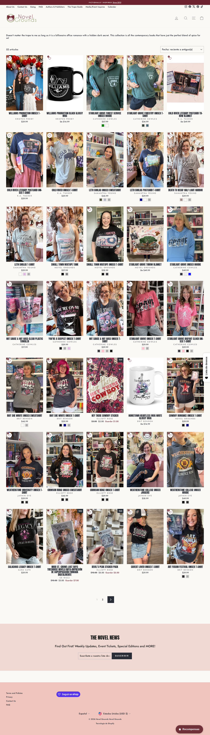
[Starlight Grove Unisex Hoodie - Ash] (185, 274)
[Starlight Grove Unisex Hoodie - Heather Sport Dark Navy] (181, 274)
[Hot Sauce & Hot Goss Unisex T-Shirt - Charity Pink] (102, 351)
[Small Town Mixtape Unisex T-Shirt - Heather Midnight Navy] (107, 274)
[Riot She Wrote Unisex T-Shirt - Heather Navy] (64, 425)
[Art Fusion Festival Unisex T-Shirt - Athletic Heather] (187, 576)
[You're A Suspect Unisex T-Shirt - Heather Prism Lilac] (68, 348)
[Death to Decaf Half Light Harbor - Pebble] (181, 199)
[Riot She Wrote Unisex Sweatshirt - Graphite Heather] (22, 425)
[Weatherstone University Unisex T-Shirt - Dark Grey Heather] (26, 502)
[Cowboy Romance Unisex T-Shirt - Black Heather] (183, 425)
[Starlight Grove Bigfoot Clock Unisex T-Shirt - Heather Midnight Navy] (179, 351)
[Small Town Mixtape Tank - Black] (62, 274)
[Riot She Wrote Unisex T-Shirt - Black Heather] (60, 425)
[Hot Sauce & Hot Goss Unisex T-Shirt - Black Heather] (111, 351)
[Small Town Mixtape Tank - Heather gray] (66, 274)
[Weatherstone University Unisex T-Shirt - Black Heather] (22, 502)
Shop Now (24, 107)
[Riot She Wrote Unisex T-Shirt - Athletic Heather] (68, 425)
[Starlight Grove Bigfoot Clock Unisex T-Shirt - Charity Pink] (183, 351)
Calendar (112, 6)
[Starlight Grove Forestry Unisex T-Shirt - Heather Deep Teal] (147, 125)
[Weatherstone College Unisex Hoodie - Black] (183, 502)
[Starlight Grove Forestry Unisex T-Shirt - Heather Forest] (143, 125)
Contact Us (22, 6)
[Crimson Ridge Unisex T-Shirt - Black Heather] (102, 499)
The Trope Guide (75, 6)
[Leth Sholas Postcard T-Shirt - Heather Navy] (141, 199)
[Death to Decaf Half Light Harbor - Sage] (185, 199)
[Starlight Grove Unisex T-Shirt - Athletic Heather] (147, 348)
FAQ (41, 6)
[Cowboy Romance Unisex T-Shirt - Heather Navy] (187, 425)
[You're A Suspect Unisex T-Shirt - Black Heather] (60, 348)
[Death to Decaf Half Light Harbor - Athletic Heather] (189, 199)
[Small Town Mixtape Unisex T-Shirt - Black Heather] (102, 274)
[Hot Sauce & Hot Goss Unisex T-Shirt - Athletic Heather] (107, 351)
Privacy (9, 696)
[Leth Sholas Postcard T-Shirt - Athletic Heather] (149, 199)
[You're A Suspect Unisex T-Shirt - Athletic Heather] (64, 348)
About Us (10, 6)
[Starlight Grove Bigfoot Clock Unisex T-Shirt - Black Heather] (187, 351)
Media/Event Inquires (95, 6)
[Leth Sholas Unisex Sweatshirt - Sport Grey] (109, 199)
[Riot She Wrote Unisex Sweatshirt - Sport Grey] (26, 425)
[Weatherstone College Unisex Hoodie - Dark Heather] (187, 502)
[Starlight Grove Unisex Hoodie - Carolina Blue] (189, 274)
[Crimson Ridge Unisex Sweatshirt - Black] (62, 499)
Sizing (33, 6)
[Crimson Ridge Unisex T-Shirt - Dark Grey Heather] (107, 499)
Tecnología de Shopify (105, 723)
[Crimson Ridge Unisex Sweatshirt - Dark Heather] (66, 499)
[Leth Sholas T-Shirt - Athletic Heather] (28, 274)
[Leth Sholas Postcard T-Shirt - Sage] (145, 199)
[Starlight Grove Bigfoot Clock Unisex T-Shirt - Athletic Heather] (191, 351)
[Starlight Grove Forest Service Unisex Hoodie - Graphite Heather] (107, 125)
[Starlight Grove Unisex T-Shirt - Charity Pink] (143, 348)
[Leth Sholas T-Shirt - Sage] (20, 274)
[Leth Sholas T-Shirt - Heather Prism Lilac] (24, 274)
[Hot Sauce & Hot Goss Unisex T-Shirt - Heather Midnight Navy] (98, 351)
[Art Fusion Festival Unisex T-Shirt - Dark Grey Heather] (183, 576)
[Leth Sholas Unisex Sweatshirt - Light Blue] (104, 199)
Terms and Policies (14, 693)
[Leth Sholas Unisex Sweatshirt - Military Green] (100, 199)
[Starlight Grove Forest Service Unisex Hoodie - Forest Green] (102, 125)
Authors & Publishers (55, 6)
